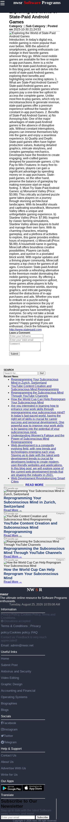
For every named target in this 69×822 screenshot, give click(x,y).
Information (8, 609)
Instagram (10, 729)
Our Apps (7, 781)
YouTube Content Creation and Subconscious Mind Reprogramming (35, 387)
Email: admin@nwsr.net (17, 645)
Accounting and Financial (18, 690)
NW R (34, 589)
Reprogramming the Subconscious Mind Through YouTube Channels (37, 394)
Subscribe (42, 817)
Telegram (10, 742)
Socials (6, 716)
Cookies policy (20, 632)
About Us (7, 762)
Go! (42, 373)
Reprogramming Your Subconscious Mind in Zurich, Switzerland (34, 381)
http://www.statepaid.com (25, 329)
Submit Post (9, 665)
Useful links (9, 652)
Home (5, 658)
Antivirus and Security (16, 671)
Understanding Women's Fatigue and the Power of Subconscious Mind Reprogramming (37, 439)
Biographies (9, 703)
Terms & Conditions (15, 626)
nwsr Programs (37, 2)
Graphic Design (11, 684)
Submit (14, 353)
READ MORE (34, 484)
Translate (7, 795)
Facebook (9, 723)
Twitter (8, 736)
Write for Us (9, 774)
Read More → (13, 510)
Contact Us (8, 755)
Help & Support (11, 748)
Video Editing (10, 678)
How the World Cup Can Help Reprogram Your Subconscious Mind (38, 401)
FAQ (34, 632)
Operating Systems (14, 697)
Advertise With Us (13, 768)
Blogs (5, 710)
